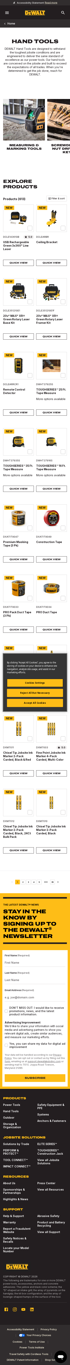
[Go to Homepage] (35, 13)
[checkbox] (30, 228)
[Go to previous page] (12, 882)
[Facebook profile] (6, 1309)
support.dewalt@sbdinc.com (44, 1061)
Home (11, 23)
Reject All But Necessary (35, 692)
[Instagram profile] (15, 1309)
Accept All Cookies (35, 702)
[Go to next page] (58, 882)
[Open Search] (63, 13)
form (7, 1061)
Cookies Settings (35, 682)
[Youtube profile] (23, 1309)
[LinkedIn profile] (32, 1309)
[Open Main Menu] (7, 13)
